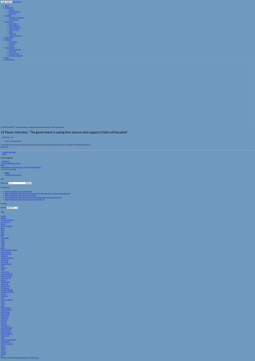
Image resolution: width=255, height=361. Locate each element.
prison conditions (7, 300)
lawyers (3, 280)
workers (3, 354)
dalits (4, 154)
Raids (10, 32)
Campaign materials (16, 56)
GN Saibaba (5, 260)
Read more (4, 147)
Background (9, 8)
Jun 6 (2, 270)
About (7, 58)
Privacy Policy (9, 60)
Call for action (10, 48)
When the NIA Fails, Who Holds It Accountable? (21, 195)
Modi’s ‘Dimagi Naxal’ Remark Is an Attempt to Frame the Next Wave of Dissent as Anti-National (37, 193)
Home (7, 6)
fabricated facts (6, 254)
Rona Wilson (5, 312)
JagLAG (3, 268)
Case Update (13, 24)
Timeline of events (15, 36)
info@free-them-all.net (13, 175)
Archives (3, 208)
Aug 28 (3, 224)
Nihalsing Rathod (7, 290)
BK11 (2, 228)
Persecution (9, 22)
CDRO (3, 242)
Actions (11, 46)
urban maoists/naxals (8, 340)
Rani (12, 137)
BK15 (2, 232)
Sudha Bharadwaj (6, 328)
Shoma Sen (4, 318)
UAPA (2, 338)
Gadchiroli (4, 256)
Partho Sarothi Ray (7, 292)
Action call (12, 52)
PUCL (2, 302)
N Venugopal (5, 288)
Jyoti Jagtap (5, 272)
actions (3, 216)
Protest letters (14, 54)
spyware (3, 324)
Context (11, 10)
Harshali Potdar (6, 264)
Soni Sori (4, 322)
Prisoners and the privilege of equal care (18, 191)
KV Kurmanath (6, 278)
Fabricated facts (14, 26)
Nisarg (36, 358)
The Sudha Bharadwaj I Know (10, 162)
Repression (12, 152)
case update (5, 238)
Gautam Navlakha (7, 258)
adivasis (3, 218)
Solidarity (8, 40)
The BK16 (8, 16)
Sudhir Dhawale (6, 330)
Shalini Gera (5, 316)
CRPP (3, 246)
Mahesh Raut (5, 282)
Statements (13, 42)
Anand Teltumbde (7, 220)
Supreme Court (6, 332)
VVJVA (3, 350)
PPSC (2, 298)
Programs (12, 44)
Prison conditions (15, 28)
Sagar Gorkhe (5, 314)
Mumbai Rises (5, 286)
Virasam (3, 348)
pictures (3, 294)
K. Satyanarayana (6, 274)
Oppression (13, 14)
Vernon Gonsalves (7, 344)
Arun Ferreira (5, 222)
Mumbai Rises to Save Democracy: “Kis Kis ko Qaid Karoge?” (21, 166)
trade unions (5, 336)
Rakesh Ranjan (6, 308)
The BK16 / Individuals (16, 18)
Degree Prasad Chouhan (9, 250)
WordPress (24, 358)
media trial (4, 284)
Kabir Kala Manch (7, 276)
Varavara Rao (5, 342)
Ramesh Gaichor (6, 310)
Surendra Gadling (6, 334)
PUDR (3, 304)
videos (3, 346)
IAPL (2, 266)
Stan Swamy (5, 326)
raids (2, 306)
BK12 (2, 230)
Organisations (14, 20)
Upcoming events (15, 50)
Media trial (12, 34)
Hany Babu (4, 262)
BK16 (2, 234)
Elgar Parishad (6, 252)
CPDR (3, 244)
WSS (2, 356)
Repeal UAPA (9, 38)
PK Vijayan (4, 296)
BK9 (2, 236)
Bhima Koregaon (14, 12)
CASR (2, 240)
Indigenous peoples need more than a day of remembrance (25, 199)
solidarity (4, 320)
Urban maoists (14, 30)
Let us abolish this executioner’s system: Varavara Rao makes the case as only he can (33, 197)
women (3, 352)
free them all (17, 2)
